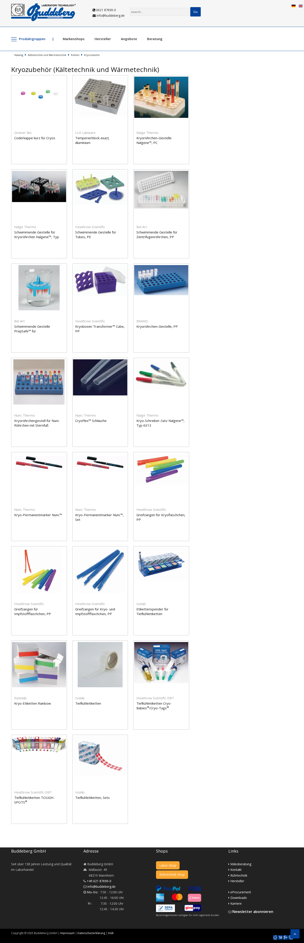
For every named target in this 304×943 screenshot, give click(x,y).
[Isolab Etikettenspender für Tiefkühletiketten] (163, 549)
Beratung (154, 39)
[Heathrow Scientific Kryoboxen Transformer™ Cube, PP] (103, 266)
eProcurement (240, 892)
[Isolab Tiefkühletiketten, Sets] (102, 737)
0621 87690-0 (105, 10)
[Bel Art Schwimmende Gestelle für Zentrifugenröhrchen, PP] (163, 172)
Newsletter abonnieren (252, 911)
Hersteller (103, 39)
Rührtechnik (238, 875)
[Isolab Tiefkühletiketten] (103, 643)
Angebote (129, 39)
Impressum (67, 933)
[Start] (275, 937)
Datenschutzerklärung (91, 933)
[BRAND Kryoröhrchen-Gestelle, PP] (163, 266)
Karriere (236, 903)
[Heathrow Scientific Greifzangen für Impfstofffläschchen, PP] (41, 549)
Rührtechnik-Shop (172, 874)
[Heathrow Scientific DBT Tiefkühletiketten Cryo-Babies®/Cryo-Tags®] (163, 643)
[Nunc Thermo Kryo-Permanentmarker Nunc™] (41, 455)
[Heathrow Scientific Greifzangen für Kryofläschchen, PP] (163, 455)
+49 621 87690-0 (99, 881)
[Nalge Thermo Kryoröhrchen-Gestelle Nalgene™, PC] (163, 78)
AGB (110, 933)
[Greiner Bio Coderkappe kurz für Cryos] (41, 78)
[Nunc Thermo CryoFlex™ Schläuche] (103, 360)
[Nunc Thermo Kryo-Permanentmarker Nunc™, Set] (103, 455)
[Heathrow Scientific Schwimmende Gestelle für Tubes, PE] (103, 172)
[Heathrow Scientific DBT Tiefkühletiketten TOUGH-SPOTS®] (41, 737)
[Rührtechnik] (285, 937)
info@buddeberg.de (110, 15)
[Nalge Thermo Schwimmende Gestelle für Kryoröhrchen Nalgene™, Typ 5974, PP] (41, 172)
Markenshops (74, 39)
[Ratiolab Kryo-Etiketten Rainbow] (41, 643)
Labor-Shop (167, 865)
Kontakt (236, 869)
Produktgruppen (32, 39)
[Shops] (280, 937)
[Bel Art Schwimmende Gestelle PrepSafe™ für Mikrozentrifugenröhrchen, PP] (41, 266)
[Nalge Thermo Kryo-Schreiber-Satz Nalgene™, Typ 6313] (163, 360)
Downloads (238, 898)
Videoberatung (240, 864)
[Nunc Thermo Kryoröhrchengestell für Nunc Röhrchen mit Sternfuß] (41, 360)
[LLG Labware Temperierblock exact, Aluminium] (103, 78)
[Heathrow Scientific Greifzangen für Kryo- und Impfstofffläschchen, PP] (103, 549)
